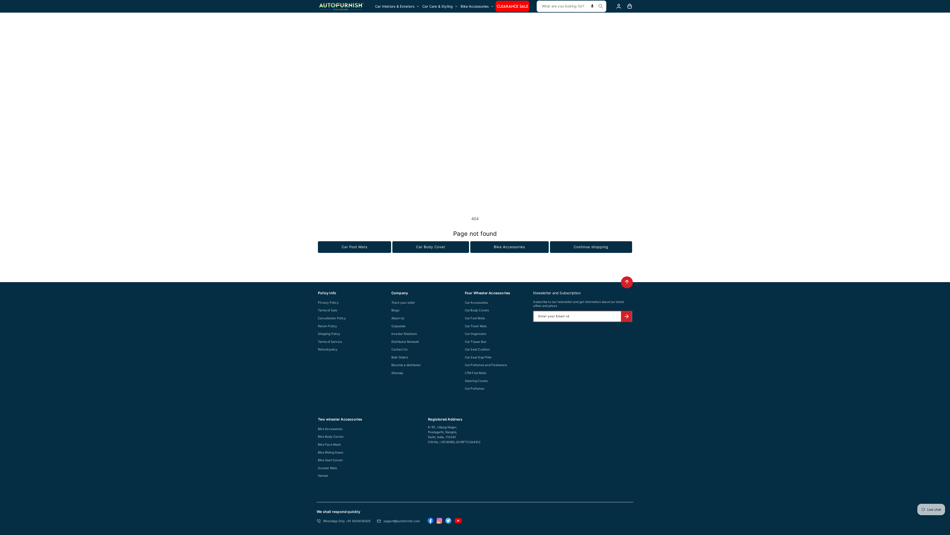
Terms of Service (330, 342)
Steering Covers (476, 381)
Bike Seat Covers (330, 460)
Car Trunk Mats (476, 326)
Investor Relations (404, 334)
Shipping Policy (329, 334)
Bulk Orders (399, 357)
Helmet (323, 476)
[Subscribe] (626, 316)
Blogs (395, 310)
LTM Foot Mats (475, 373)
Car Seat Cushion (477, 349)
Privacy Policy (328, 302)
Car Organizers (475, 334)
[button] (397, 6)
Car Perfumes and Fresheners (486, 365)
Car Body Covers (477, 310)
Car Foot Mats (354, 247)
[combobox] (571, 6)
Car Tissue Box (475, 342)
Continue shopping (591, 247)
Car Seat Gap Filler (478, 357)
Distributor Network (405, 342)
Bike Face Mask (329, 444)
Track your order (403, 302)
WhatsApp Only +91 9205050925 (347, 521)
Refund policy (328, 349)
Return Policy (327, 326)
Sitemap (397, 373)
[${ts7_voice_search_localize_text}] (592, 6)
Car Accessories (476, 302)
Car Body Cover (430, 247)
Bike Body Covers (330, 436)
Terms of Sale (327, 310)
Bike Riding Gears (330, 452)
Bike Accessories (509, 247)
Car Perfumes (474, 388)
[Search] (600, 6)
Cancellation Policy (332, 318)
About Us (397, 318)
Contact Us (399, 349)
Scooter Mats (327, 468)
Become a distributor (406, 365)
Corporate (398, 326)
